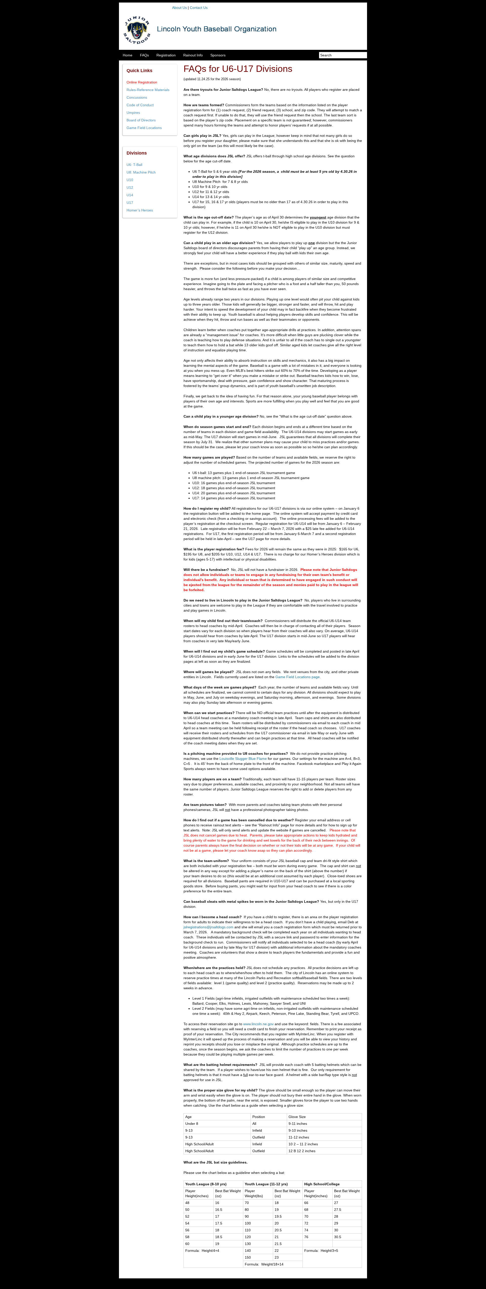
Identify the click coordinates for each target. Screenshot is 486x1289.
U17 (130, 203)
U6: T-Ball (134, 165)
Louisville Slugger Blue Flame (243, 759)
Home (127, 55)
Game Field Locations (144, 128)
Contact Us (199, 8)
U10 (130, 180)
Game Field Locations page (297, 677)
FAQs (144, 55)
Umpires (133, 113)
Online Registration (142, 82)
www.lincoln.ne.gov (258, 1024)
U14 (130, 195)
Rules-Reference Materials (148, 90)
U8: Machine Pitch (141, 172)
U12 (130, 187)
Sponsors (218, 55)
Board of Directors (141, 120)
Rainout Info (193, 55)
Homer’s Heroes (140, 210)
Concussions (137, 97)
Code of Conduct (140, 105)
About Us (179, 8)
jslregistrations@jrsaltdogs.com (208, 927)
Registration (166, 55)
